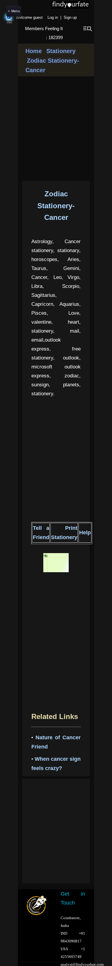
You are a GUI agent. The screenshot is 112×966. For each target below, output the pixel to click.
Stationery (61, 51)
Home (33, 51)
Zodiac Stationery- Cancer (56, 205)
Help (85, 533)
